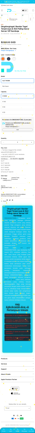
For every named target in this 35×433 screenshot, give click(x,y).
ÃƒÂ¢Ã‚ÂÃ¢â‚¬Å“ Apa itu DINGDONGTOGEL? (17, 315)
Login (10, 431)
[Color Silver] (14, 59)
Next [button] (33, 2)
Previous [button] (1, 2)
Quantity (3, 138)
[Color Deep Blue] (8, 59)
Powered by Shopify (24, 425)
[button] (2, 10)
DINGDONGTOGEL (10, 218)
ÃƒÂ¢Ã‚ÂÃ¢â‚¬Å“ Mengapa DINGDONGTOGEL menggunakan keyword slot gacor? (17, 338)
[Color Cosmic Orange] (3, 59)
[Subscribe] (29, 408)
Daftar (17, 431)
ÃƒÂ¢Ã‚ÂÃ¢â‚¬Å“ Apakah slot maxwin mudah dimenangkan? (17, 332)
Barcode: (12, 33)
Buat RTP (21, 158)
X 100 (4, 101)
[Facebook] (7, 200)
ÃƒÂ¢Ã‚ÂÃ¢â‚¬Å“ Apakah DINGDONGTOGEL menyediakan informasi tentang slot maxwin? (17, 320)
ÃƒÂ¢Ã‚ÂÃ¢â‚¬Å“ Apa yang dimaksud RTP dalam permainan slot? (16, 326)
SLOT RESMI (6, 80)
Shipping (9, 44)
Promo (3, 431)
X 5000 (4, 96)
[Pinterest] (13, 200)
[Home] (13, 10)
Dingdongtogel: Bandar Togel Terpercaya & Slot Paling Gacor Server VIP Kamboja (17, 2)
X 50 (3, 107)
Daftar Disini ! (25, 2)
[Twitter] (10, 200)
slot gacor (25, 247)
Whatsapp (24, 431)
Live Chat (31, 431)
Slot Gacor (5, 86)
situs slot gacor (9, 279)
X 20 (3, 112)
